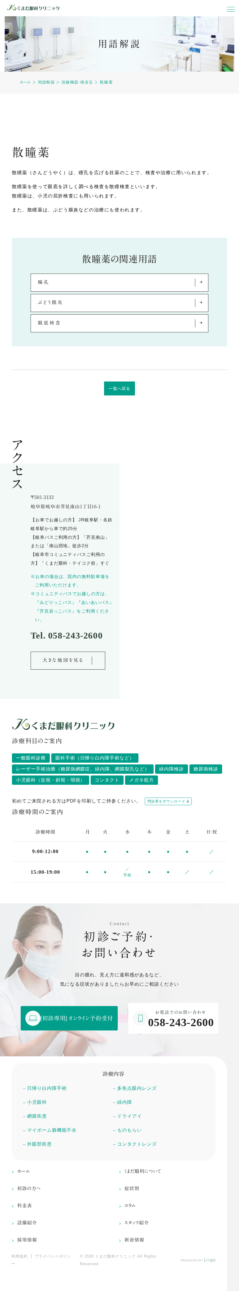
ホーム (25, 82)
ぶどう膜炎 (50, 302)
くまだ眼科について (142, 1171)
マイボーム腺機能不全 (52, 1130)
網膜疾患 (37, 1116)
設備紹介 (27, 1222)
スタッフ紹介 (136, 1222)
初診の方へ (29, 1188)
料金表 (24, 1205)
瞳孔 (44, 282)
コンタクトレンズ (137, 1144)
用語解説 (46, 82)
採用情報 (27, 1239)
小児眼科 (37, 1102)
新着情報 (134, 1239)
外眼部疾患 (39, 1144)
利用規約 (19, 1256)
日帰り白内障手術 (47, 1088)
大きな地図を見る (63, 660)
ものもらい (129, 1130)
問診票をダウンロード (166, 801)
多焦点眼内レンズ (137, 1088)
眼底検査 (49, 322)
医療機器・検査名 (77, 82)
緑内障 (124, 1102)
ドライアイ (129, 1116)
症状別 (131, 1188)
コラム (130, 1205)
